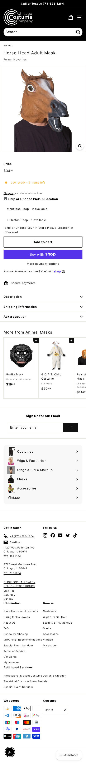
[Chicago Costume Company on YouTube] (60, 535)
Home (7, 45)
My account (11, 662)
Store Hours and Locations (21, 611)
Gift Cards (10, 656)
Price (7, 164)
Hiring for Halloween (17, 617)
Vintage (48, 639)
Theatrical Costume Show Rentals (25, 681)
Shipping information (20, 306)
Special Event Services (18, 645)
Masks (47, 628)
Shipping (9, 193)
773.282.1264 (12, 573)
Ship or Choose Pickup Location (33, 199)
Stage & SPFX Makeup (57, 622)
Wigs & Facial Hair (55, 617)
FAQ (6, 628)
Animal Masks (38, 332)
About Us (9, 622)
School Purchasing (16, 634)
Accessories (51, 634)
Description (13, 296)
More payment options (43, 263)
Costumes (49, 611)
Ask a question (15, 316)
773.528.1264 (12, 556)
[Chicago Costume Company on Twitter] (68, 535)
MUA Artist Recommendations (23, 639)
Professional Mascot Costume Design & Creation (35, 675)
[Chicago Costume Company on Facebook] (53, 535)
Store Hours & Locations (63, 3)
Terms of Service (14, 651)
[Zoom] (80, 146)
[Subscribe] (70, 427)
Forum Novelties (15, 59)
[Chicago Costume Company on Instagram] (45, 535)
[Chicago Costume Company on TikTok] (75, 535)
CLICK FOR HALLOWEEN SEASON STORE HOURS (19, 584)
